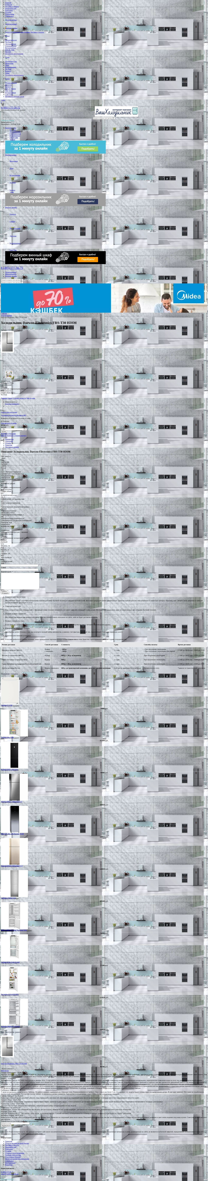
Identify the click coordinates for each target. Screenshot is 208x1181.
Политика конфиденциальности (17, 1159)
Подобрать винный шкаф (14, 96)
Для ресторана (10, 89)
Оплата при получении (9, 412)
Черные (8, 52)
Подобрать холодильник (14, 54)
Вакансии (8, 1165)
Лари (7, 65)
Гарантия (8, 5)
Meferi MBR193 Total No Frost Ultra (14, 930)
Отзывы (8, 12)
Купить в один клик (8, 434)
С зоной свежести (19, 398)
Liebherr (8, 87)
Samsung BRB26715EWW (10, 1026)
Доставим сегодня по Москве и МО (13, 415)
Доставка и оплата (12, 6)
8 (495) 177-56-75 (10, 107)
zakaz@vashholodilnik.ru (9, 1174)
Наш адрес (9, 10)
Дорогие (4, 398)
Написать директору (7, 1179)
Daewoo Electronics (12, 404)
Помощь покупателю (13, 1155)
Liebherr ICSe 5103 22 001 (10, 962)
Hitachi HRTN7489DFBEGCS (12, 866)
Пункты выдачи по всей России (17, 1143)
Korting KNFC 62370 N (9, 769)
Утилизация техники (13, 1157)
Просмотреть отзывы (8, 423)
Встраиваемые (10, 48)
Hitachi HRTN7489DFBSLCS (11, 802)
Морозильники (11, 24)
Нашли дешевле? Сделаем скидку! (13, 435)
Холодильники (11, 20)
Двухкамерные (10, 44)
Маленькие (9, 63)
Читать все (5, 1071)
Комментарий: (7, 572)
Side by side (14, 138)
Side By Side (9, 50)
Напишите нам (10, 8)
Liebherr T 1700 (6, 705)
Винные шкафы (11, 28)
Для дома (8, 91)
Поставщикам (10, 1163)
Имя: (3, 563)
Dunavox (8, 85)
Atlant (7, 73)
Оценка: (4, 591)
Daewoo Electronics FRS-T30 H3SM (14, 1064)
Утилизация (9, 14)
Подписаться (6, 1125)
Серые (10, 398)
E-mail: (3, 567)
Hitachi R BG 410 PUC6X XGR (12, 834)
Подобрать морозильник (14, 75)
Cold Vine (8, 94)
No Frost (8, 42)
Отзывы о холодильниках (14, 1153)
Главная (8, 3)
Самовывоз (9, 16)
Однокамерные (10, 46)
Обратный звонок (7, 120)
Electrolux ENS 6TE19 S (9, 994)
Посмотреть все (11, 40)
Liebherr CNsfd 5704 (8, 898)
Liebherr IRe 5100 (7, 737)
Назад (7, 36)
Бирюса (8, 71)
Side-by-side (30, 398)
